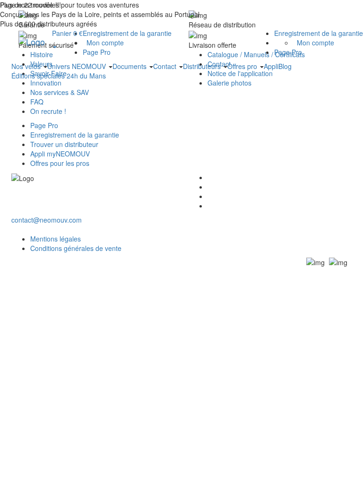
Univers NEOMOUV (77, 66)
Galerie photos (229, 82)
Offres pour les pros (59, 163)
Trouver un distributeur (64, 144)
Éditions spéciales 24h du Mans (58, 75)
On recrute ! (48, 111)
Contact (165, 66)
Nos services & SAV (59, 92)
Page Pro (288, 52)
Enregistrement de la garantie (318, 33)
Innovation (45, 82)
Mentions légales (55, 238)
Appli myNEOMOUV (60, 153)
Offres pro (243, 66)
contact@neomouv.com (46, 220)
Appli (271, 66)
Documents (130, 66)
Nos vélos (27, 66)
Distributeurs (203, 66)
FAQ (36, 101)
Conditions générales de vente (75, 248)
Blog (285, 66)
